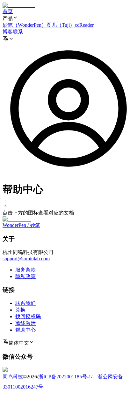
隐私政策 (25, 276)
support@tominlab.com (26, 258)
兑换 (20, 309)
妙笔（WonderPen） (25, 25)
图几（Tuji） (61, 25)
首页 (8, 11)
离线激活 (25, 323)
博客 (8, 31)
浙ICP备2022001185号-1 (64, 376)
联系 (18, 31)
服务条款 (25, 269)
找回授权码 (28, 316)
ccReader (84, 25)
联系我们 (25, 303)
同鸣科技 (13, 376)
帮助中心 (25, 330)
